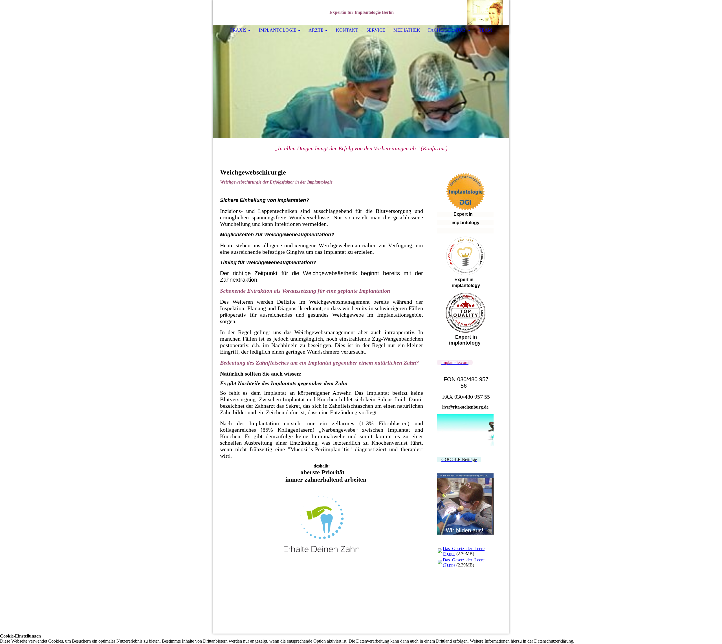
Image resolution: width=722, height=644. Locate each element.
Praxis (238, 30)
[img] (488, 12)
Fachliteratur (447, 30)
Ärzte (316, 30)
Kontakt (347, 30)
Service (375, 30)
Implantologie (277, 30)
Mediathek (406, 30)
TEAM (485, 30)
